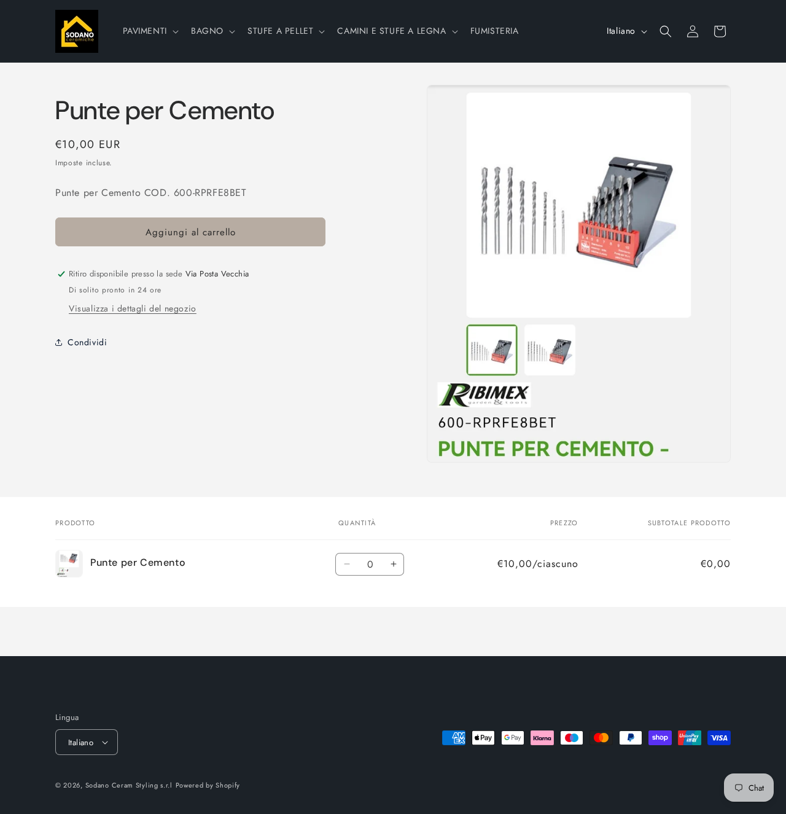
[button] (149, 31)
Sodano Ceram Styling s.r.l (129, 785)
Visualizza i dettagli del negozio (132, 308)
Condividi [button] (87, 341)
